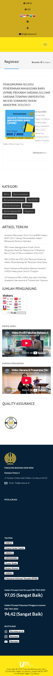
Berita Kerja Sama (12, 205)
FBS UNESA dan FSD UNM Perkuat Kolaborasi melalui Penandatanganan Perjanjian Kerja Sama (25, 260)
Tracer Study (11, 563)
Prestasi (27, 205)
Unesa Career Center (15, 548)
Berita (6, 194)
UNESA (29, 3)
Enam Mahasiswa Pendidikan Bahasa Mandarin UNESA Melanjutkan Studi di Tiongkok (25, 269)
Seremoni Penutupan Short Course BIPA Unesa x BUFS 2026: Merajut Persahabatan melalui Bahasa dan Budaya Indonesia (26, 238)
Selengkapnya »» (40, 152)
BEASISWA (33, 200)
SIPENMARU (11, 558)
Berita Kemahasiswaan (14, 200)
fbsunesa (14, 636)
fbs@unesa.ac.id (29, 34)
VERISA (9, 573)
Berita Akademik (20, 194)
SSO (29, 9)
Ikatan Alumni (11, 568)
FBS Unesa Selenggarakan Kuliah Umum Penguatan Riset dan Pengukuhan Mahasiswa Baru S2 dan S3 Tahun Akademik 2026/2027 (24, 250)
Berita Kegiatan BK (12, 211)
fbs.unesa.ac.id (16, 631)
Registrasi (29, 211)
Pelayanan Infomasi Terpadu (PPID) (21, 578)
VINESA (8, 553)
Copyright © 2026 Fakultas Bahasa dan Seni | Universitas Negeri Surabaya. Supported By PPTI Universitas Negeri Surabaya (26, 671)
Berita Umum (10, 216)
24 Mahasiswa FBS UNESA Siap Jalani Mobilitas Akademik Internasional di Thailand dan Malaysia (26, 279)
